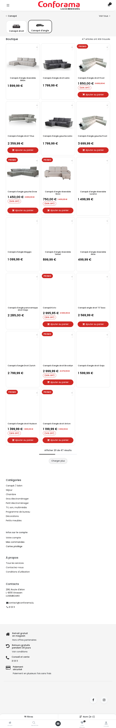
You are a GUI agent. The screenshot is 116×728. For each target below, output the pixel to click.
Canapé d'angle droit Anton (57, 423)
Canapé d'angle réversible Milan (23, 79)
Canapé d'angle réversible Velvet (58, 253)
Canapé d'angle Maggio (20, 252)
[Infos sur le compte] (106, 723)
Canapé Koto (49, 308)
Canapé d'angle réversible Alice (93, 253)
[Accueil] (10, 722)
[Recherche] (33, 722)
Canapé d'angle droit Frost (91, 78)
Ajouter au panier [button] (95, 94)
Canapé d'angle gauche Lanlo (57, 136)
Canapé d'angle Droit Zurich (21, 365)
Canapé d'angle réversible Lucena (93, 192)
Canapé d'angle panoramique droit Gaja (23, 309)
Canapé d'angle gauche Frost (92, 136)
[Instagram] (105, 700)
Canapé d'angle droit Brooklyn (58, 365)
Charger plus (58, 460)
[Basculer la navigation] (8, 5)
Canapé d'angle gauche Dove (22, 191)
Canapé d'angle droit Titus (21, 136)
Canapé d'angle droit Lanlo (56, 78)
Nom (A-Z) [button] (89, 716)
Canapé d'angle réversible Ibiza (58, 192)
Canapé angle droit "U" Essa (91, 308)
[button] (37, 47)
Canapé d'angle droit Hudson (22, 423)
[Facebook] (94, 700)
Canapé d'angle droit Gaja (91, 365)
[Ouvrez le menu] (58, 723)
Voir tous (104, 15)
